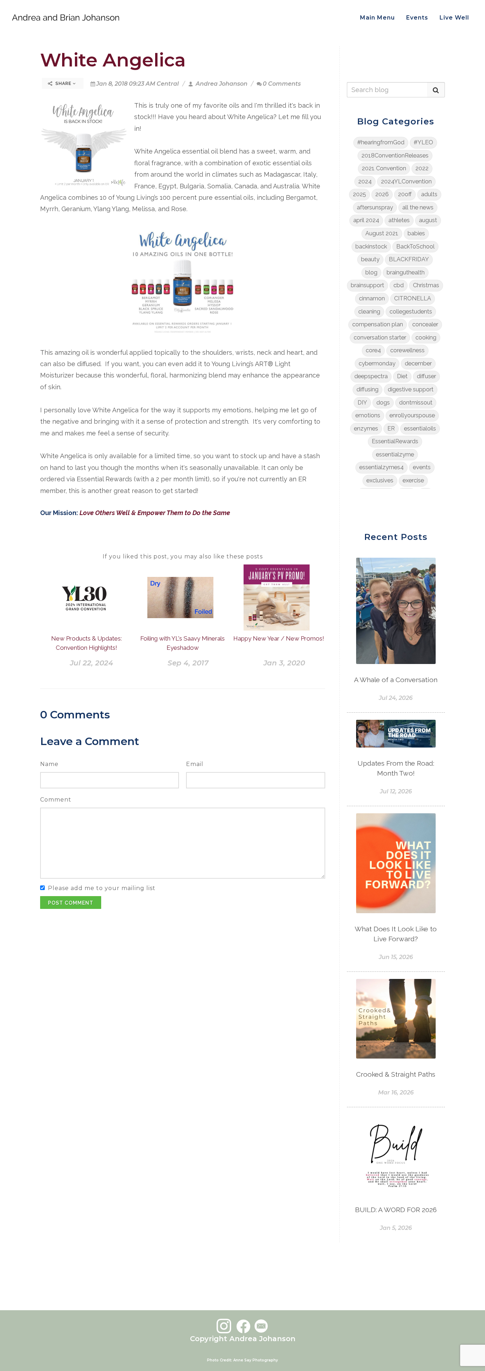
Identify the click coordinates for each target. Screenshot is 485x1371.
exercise (413, 480)
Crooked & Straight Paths (395, 1074)
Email (194, 764)
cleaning (369, 311)
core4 (373, 350)
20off (405, 194)
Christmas (426, 285)
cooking (425, 337)
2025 (359, 194)
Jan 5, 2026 (396, 1228)
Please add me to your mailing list (102, 888)
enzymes (366, 428)
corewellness (407, 350)
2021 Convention (384, 168)
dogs (383, 402)
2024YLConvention (406, 181)
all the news (418, 207)
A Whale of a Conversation (395, 680)
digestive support (411, 389)
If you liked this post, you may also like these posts (183, 556)
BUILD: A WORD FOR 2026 (396, 1210)
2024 (365, 181)
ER (391, 428)
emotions (367, 415)
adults (429, 194)
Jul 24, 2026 (396, 698)
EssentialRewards (395, 441)
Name (49, 764)
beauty (370, 259)
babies (416, 233)
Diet (402, 376)
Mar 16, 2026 (396, 1092)
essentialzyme (395, 454)
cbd (398, 285)
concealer (425, 324)
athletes (399, 220)
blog (371, 272)
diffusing (367, 389)
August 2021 (381, 233)
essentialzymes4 (381, 467)
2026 (382, 194)
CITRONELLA (412, 298)
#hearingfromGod (380, 142)
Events (417, 17)
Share (63, 83)
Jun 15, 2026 (396, 957)
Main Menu (377, 17)
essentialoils (420, 428)
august (428, 220)
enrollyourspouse (412, 415)
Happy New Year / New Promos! (278, 638)
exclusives (379, 480)
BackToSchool (415, 246)
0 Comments (282, 83)
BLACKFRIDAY (409, 259)
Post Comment (70, 903)
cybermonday (377, 363)
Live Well (454, 17)
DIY (362, 402)
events (422, 467)
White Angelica (113, 60)
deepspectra (371, 376)
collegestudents (410, 311)
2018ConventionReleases (395, 155)
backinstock (371, 246)
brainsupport (367, 285)
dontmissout (415, 402)
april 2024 (366, 220)
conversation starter (380, 337)
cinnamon (372, 298)
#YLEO (423, 142)
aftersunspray (375, 207)
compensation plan (377, 324)
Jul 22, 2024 (91, 663)
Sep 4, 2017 (188, 663)
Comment (55, 799)
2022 (422, 168)
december (418, 363)
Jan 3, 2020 (284, 663)
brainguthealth (406, 272)
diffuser (426, 376)
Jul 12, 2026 (396, 791)
